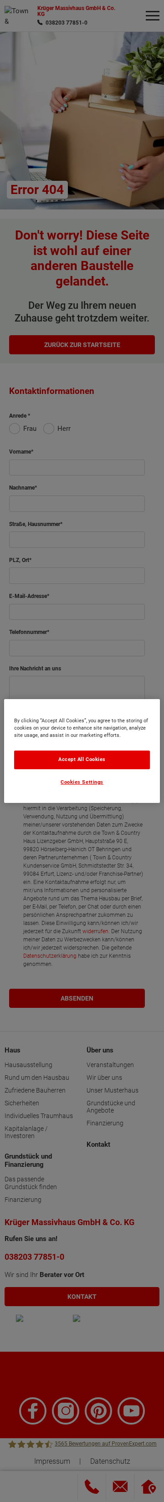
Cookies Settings (82, 782)
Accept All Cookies (82, 759)
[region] (82, 751)
